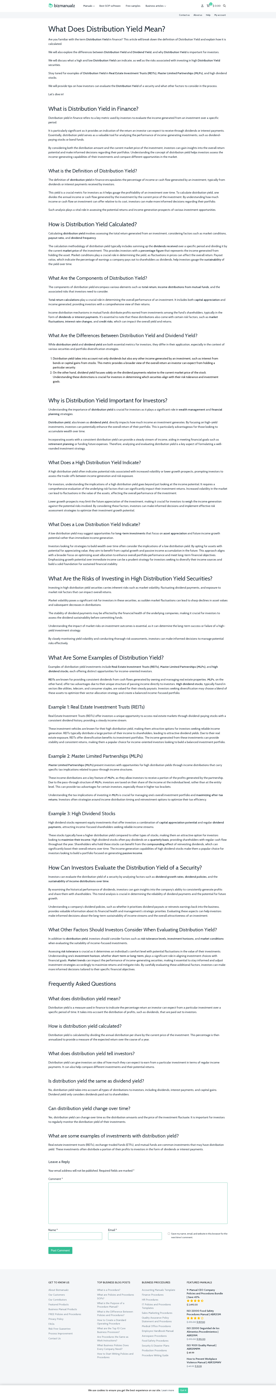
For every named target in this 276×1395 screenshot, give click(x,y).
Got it (183, 1390)
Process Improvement (60, 1333)
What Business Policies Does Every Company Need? (113, 1347)
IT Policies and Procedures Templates (156, 1306)
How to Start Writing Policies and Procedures (115, 1355)
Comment (55, 1179)
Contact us (184, 15)
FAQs (51, 1323)
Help (208, 15)
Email (112, 1230)
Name (53, 1230)
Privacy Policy (55, 1318)
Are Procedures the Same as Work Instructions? (112, 1338)
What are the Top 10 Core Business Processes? (111, 1330)
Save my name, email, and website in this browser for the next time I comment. (199, 1235)
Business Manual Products (62, 1309)
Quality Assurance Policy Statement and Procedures (157, 1319)
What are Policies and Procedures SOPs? (115, 1296)
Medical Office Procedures (156, 1326)
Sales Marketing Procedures (157, 1312)
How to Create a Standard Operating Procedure (111, 1322)
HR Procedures (150, 1299)
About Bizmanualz (58, 1289)
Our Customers (56, 1294)
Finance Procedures (153, 1294)
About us (198, 15)
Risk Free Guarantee (59, 1328)
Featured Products (58, 1304)
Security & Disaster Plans (155, 1345)
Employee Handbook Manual (158, 1330)
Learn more (167, 1390)
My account (220, 15)
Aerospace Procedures (154, 1335)
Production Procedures (154, 1350)
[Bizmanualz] (61, 5)
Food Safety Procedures (155, 1340)
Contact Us (54, 1338)
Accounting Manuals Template (158, 1289)
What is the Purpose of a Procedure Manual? (110, 1305)
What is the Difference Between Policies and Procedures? (115, 1313)
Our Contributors (57, 1299)
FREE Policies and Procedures (64, 1314)
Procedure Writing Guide (155, 1355)
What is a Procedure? (108, 1289)
